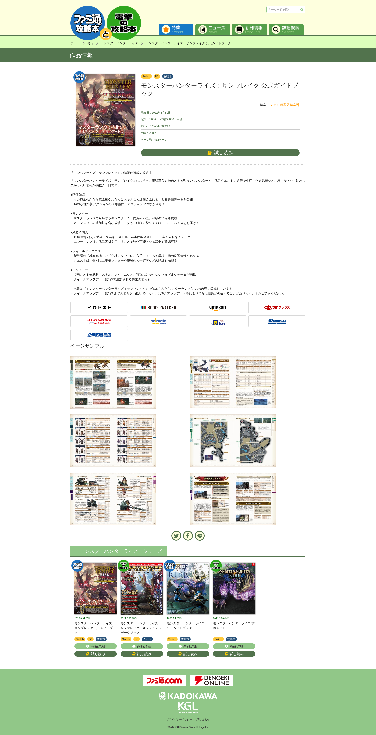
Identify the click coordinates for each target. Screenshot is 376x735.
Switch (146, 76)
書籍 (90, 43)
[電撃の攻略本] (142, 589)
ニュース (212, 29)
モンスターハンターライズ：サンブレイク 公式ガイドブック (188, 43)
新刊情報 (249, 29)
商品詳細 (98, 646)
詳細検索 (286, 29)
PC (157, 76)
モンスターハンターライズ (119, 43)
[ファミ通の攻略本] (95, 589)
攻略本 (168, 76)
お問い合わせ (202, 719)
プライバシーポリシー (179, 719)
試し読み (223, 152)
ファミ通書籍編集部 (285, 105)
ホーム (75, 43)
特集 (176, 29)
